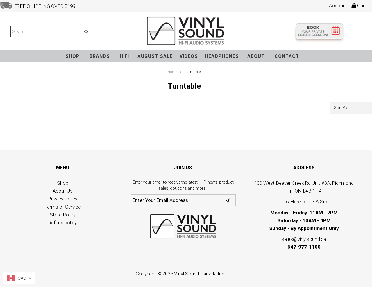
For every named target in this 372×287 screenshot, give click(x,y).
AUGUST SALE (155, 56)
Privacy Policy (62, 199)
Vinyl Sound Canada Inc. (199, 274)
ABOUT (256, 56)
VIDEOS (189, 56)
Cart (361, 5)
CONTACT (287, 56)
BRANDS (100, 56)
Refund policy (62, 222)
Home (172, 72)
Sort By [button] (340, 107)
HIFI (124, 56)
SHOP (72, 56)
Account (338, 5)
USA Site (318, 202)
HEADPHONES (222, 56)
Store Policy (63, 215)
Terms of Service (62, 207)
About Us (63, 191)
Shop (62, 183)
